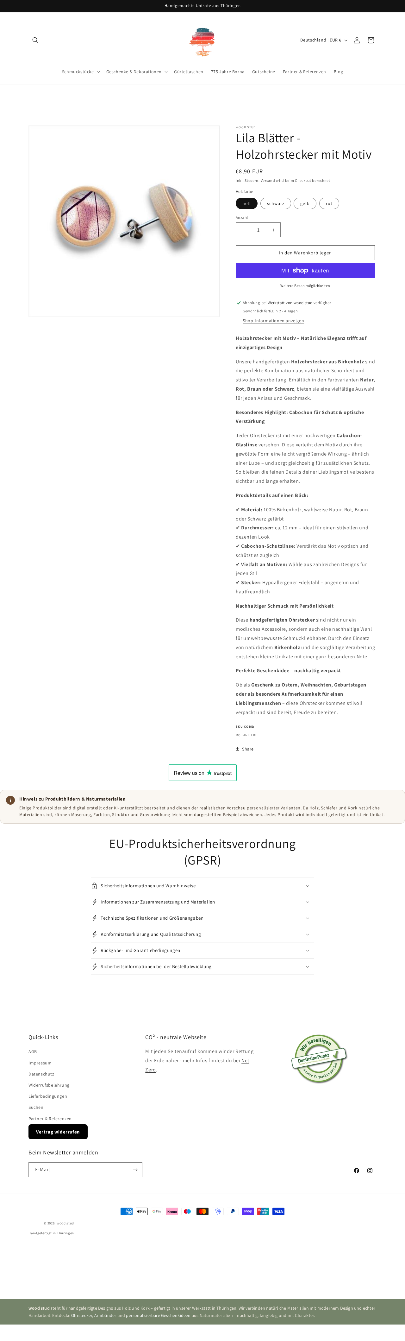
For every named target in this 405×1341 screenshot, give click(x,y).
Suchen (36, 1107)
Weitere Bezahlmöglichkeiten (305, 285)
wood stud (65, 1223)
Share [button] (248, 749)
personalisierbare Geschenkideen (158, 1315)
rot (329, 203)
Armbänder (105, 1315)
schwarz (275, 203)
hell (246, 203)
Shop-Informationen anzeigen (273, 320)
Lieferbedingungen (47, 1096)
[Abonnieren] (135, 1169)
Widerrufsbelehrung (49, 1085)
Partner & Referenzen (50, 1118)
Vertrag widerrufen (58, 1132)
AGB (32, 1051)
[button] (35, 40)
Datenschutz (41, 1074)
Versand (268, 180)
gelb (305, 203)
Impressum (40, 1063)
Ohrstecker (81, 1315)
